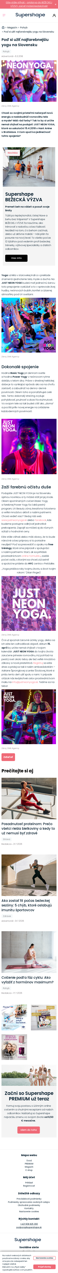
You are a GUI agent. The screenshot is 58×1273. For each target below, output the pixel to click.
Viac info (16, 258)
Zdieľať (8, 757)
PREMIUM (29, 1163)
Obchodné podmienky (29, 1205)
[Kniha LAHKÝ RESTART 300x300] (44, 1018)
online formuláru (31, 556)
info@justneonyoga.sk (25, 682)
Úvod (29, 1160)
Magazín (29, 1166)
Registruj (38, 663)
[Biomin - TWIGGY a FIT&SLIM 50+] (14, 1047)
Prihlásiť (54, 15)
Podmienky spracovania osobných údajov (29, 1202)
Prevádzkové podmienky (29, 1198)
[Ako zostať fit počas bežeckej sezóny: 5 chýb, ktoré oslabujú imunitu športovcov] (29, 875)
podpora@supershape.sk (29, 1227)
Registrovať (29, 1185)
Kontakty (29, 1208)
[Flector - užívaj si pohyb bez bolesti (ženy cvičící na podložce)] (14, 1018)
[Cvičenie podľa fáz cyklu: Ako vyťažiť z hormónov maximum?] (29, 952)
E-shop (29, 1170)
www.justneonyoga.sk (14, 520)
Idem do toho (29, 1130)
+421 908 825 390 (29, 1224)
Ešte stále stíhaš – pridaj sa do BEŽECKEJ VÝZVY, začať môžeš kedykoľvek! (29, 4)
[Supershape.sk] (30, 15)
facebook (40, 520)
